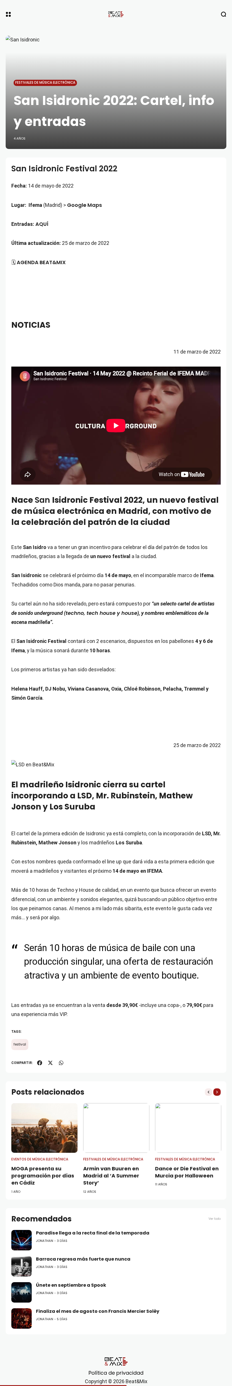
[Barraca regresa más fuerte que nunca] (21, 1266)
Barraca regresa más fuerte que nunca (83, 1259)
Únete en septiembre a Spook (71, 1285)
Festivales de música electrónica (45, 82)
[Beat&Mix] (116, 14)
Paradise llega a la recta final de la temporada (92, 1233)
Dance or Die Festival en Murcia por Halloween (187, 1172)
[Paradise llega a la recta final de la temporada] (21, 1240)
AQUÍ (41, 224)
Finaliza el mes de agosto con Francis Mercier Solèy (97, 1311)
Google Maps (84, 205)
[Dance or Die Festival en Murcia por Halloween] (188, 1128)
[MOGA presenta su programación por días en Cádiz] (44, 1128)
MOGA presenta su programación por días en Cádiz (42, 1175)
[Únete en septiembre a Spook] (21, 1292)
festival (20, 1044)
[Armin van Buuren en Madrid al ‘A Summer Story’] (116, 1128)
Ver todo (215, 1219)
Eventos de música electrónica (39, 1159)
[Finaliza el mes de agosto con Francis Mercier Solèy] (21, 1318)
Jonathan (44, 1240)
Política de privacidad (116, 1372)
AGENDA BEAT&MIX (41, 262)
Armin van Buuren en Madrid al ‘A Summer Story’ (111, 1175)
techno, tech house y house (101, 613)
